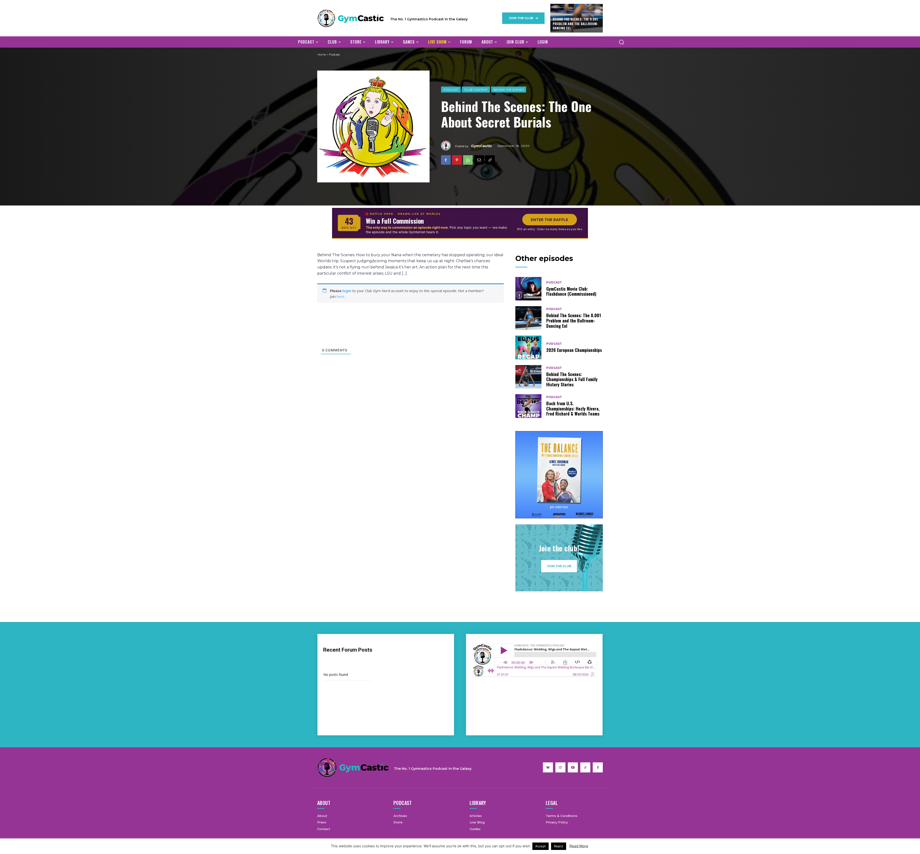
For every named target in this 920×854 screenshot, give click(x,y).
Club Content (476, 89)
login (346, 290)
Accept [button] (540, 846)
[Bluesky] (548, 767)
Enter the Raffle (549, 219)
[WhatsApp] (468, 160)
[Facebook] (446, 160)
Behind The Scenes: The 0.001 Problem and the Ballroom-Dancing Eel (575, 23)
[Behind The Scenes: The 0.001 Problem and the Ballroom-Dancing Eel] (528, 318)
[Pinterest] (457, 160)
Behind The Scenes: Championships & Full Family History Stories (572, 379)
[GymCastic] (448, 145)
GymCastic (481, 146)
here (340, 296)
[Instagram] (560, 767)
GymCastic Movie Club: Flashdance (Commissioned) (571, 291)
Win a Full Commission (395, 221)
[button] (621, 41)
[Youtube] (573, 767)
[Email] (479, 160)
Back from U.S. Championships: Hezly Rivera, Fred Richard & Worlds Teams (573, 408)
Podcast (450, 89)
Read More (578, 846)
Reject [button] (558, 846)
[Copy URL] (490, 160)
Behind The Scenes (509, 89)
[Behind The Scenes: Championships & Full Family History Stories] (528, 377)
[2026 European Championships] (528, 347)
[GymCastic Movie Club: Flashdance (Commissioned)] (528, 289)
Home (321, 54)
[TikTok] (585, 767)
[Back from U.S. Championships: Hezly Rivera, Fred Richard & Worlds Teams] (528, 406)
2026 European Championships (574, 350)
